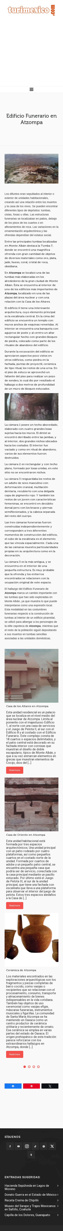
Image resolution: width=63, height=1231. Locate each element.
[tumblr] (31, 1154)
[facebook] (10, 1146)
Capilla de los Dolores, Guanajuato (27, 1215)
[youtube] (18, 1146)
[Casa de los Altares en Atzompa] (31, 676)
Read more (14, 770)
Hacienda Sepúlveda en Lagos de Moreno (27, 1187)
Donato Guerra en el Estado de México (31, 1194)
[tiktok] (35, 1146)
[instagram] (27, 1146)
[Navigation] (31, 89)
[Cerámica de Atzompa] (31, 940)
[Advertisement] (31, 53)
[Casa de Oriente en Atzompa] (31, 804)
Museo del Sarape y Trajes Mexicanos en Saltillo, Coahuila (30, 1207)
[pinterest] (44, 1146)
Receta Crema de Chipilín (22, 1200)
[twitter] (52, 1146)
